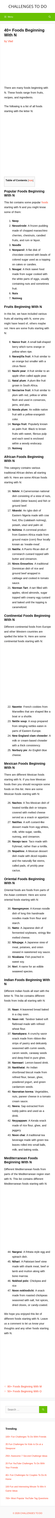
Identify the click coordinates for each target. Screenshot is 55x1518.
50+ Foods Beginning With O (24, 1391)
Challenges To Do (27, 6)
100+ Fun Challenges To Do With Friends (25, 1436)
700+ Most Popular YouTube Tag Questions (26, 1498)
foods (45, 202)
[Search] (43, 1409)
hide (31, 180)
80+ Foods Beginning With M (24, 1386)
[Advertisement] (27, 66)
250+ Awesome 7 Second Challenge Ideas (26, 1456)
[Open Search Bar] (50, 17)
